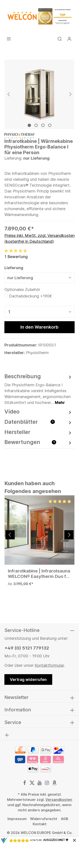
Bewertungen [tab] (29, 442)
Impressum (17, 819)
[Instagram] (47, 784)
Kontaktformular (49, 665)
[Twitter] (32, 784)
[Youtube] (40, 784)
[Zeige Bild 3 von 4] (43, 125)
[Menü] (8, 38)
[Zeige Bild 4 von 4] (49, 125)
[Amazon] (54, 784)
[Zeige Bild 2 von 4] (36, 125)
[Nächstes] (70, 94)
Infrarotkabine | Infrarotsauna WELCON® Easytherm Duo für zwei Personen (39, 573)
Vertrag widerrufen (28, 679)
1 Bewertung (16, 256)
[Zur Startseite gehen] (39, 16)
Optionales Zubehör (22, 289)
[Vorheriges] (9, 94)
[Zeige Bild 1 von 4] (29, 125)
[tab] (38, 389)
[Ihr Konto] (69, 38)
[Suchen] (59, 38)
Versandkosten (58, 799)
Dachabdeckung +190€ (30, 296)
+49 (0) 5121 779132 (26, 648)
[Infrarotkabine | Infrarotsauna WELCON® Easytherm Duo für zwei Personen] (39, 530)
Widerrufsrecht (43, 819)
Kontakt (40, 824)
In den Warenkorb (39, 327)
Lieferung (13, 267)
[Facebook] (25, 784)
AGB (64, 819)
